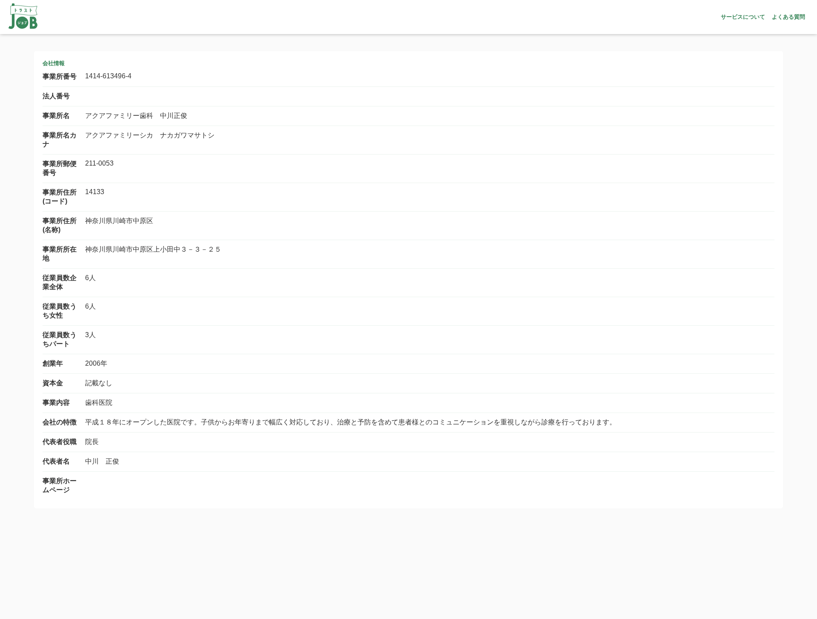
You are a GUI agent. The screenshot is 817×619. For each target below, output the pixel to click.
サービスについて (743, 17)
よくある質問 (788, 17)
